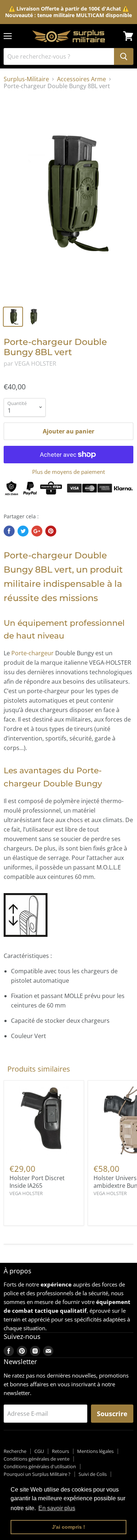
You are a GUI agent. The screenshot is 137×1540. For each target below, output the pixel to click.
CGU (39, 1451)
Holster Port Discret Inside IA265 (37, 1182)
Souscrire (112, 1413)
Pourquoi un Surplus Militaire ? (37, 1474)
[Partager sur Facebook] (9, 531)
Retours (60, 1451)
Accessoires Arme (81, 79)
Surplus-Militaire (26, 79)
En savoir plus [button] (56, 1508)
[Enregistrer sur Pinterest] (50, 531)
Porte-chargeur (32, 653)
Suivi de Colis (93, 1474)
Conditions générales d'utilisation (40, 1466)
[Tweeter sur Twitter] (23, 531)
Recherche (15, 1451)
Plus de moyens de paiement (68, 472)
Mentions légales (95, 1451)
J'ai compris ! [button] (68, 1527)
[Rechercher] (123, 56)
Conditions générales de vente (36, 1458)
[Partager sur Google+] (36, 531)
